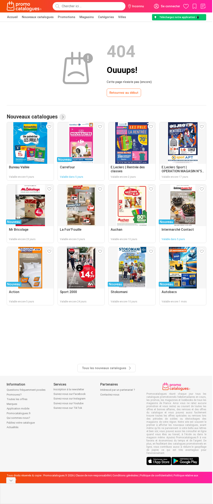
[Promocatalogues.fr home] (24, 6)
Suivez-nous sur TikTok (67, 407)
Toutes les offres (17, 399)
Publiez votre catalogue (21, 422)
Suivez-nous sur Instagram (69, 398)
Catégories (106, 17)
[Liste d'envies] (203, 6)
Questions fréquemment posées (26, 389)
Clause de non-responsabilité (93, 475)
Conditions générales (125, 475)
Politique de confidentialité (156, 475)
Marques (12, 403)
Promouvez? (14, 394)
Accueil (12, 17)
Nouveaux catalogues (38, 17)
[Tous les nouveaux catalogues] (62, 117)
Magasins (86, 17)
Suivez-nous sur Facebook (69, 394)
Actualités (13, 427)
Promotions (66, 17)
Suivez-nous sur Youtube (68, 403)
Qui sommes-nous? (18, 417)
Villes (122, 17)
